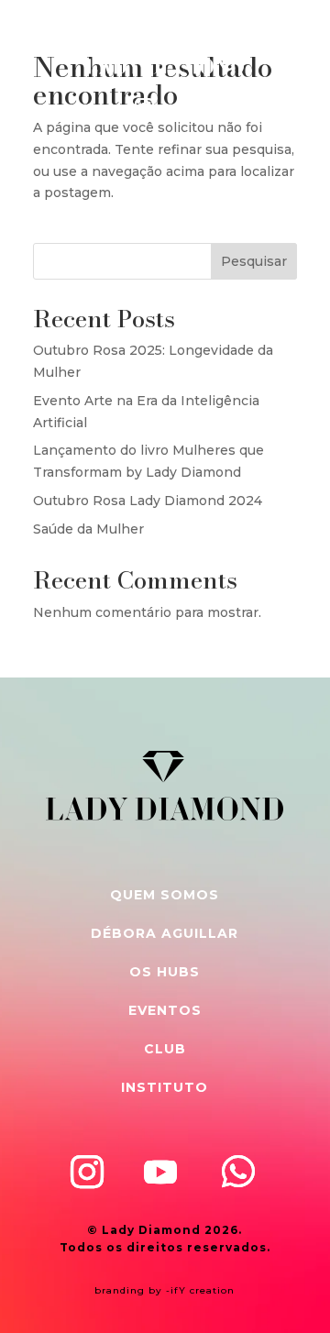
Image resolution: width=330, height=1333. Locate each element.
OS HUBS (164, 972)
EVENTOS (165, 1010)
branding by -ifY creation (164, 1290)
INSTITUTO (164, 1087)
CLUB (165, 1049)
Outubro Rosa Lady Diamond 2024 (147, 500)
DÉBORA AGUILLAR (164, 933)
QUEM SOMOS (164, 895)
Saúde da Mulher (88, 529)
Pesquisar (254, 261)
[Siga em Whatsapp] (193, 108)
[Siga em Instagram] (144, 108)
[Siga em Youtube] (160, 1172)
